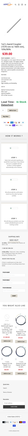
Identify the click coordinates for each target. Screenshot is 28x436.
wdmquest (14, 430)
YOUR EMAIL (6, 280)
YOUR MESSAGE (7, 287)
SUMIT (14, 296)
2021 (18, 430)
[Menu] (25, 4)
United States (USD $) (13, 416)
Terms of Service (7, 392)
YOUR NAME (6, 272)
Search (5, 388)
